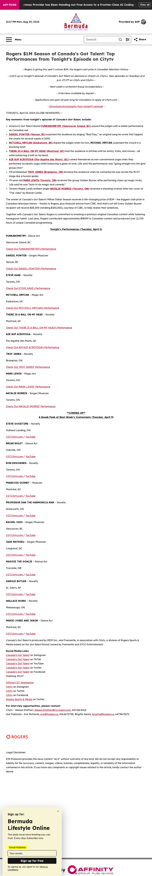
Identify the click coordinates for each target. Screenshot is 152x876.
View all (144, 4)
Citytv (9, 686)
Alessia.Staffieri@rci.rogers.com (52, 710)
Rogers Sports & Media (19, 699)
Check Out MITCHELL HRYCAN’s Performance (32, 307)
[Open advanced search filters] (127, 39)
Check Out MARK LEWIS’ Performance (28, 386)
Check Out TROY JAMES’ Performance (28, 367)
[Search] (120, 39)
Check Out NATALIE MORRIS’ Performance (31, 406)
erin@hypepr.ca (49, 714)
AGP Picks (9, 4)
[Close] (58, 811)
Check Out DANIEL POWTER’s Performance (31, 268)
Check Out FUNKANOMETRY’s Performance (31, 248)
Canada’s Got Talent (18, 655)
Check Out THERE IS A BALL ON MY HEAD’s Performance (39, 327)
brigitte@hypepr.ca (103, 714)
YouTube (30, 436)
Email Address (17, 847)
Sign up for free (32, 861)
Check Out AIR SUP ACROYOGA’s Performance (32, 347)
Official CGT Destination (20, 682)
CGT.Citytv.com (14, 436)
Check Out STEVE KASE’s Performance (28, 288)
